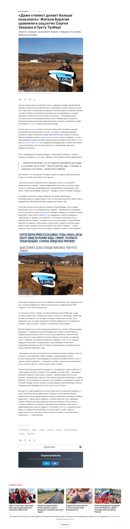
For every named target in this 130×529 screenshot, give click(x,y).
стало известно (31, 143)
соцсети (58, 430)
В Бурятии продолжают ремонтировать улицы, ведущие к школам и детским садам (50, 509)
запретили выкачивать (49, 137)
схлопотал (32, 124)
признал (31, 129)
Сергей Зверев (23, 11)
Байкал (42, 430)
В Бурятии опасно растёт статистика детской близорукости (77, 508)
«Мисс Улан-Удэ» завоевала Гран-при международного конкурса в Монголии (21, 508)
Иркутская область (70, 430)
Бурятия (22, 434)
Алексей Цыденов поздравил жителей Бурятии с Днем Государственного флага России (107, 509)
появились (63, 407)
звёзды (34, 430)
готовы (47, 215)
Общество (31, 434)
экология (50, 430)
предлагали (45, 212)
